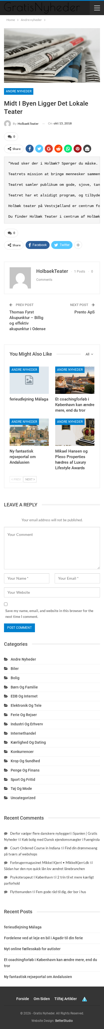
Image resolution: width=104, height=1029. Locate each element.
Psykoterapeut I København (31, 877)
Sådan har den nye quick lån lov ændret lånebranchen (44, 869)
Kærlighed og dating (28, 742)
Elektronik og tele (26, 705)
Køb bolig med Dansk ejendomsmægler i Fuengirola (61, 839)
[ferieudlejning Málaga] (29, 380)
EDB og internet (24, 696)
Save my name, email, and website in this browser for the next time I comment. (49, 614)
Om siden (42, 999)
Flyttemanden (20, 892)
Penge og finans (25, 770)
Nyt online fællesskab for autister (32, 949)
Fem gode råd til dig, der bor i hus (61, 892)
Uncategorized (23, 798)
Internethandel (23, 733)
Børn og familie (24, 687)
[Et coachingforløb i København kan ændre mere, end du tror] (74, 380)
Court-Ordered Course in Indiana (35, 848)
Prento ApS (84, 312)
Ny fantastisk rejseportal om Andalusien (38, 977)
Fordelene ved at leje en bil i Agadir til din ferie (43, 938)
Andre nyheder (18, 91)
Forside (22, 999)
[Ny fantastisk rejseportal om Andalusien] (29, 432)
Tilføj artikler (65, 999)
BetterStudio (64, 1021)
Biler (15, 668)
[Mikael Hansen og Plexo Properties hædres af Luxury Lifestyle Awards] (74, 432)
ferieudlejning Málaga (23, 927)
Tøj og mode (21, 788)
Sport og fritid (23, 779)
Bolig (15, 678)
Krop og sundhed (25, 761)
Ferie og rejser (24, 715)
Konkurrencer (22, 752)
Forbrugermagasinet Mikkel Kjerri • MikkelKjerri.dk (49, 862)
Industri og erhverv (27, 724)
